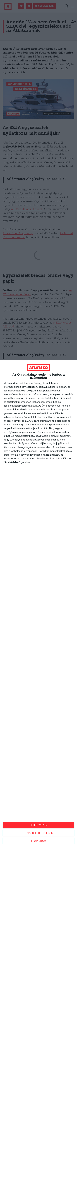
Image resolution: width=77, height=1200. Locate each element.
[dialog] (38, 780)
